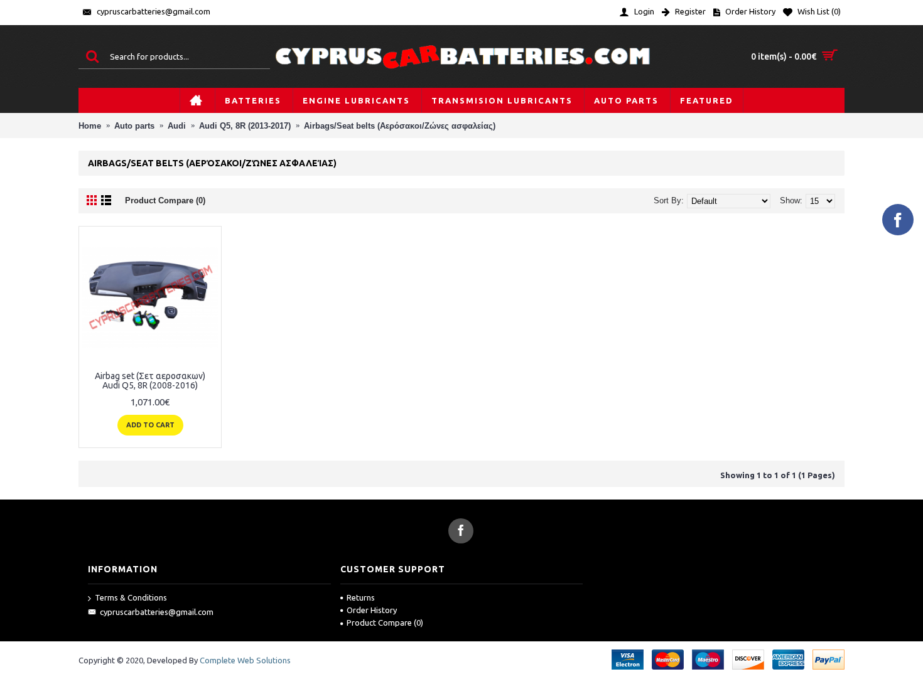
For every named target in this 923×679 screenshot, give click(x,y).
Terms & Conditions (131, 597)
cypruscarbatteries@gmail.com (156, 611)
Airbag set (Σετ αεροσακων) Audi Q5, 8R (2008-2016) (150, 380)
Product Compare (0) (165, 200)
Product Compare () (385, 622)
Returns (361, 597)
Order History (372, 610)
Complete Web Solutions (245, 660)
